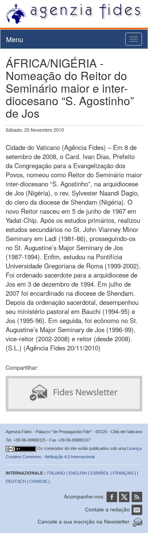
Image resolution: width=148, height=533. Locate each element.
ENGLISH (78, 473)
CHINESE (38, 481)
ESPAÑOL (99, 473)
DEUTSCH (16, 481)
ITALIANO (56, 473)
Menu (14, 39)
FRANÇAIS (123, 473)
